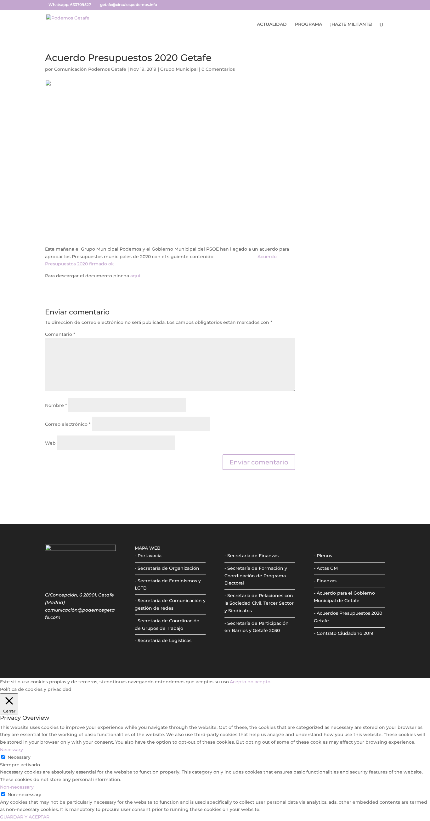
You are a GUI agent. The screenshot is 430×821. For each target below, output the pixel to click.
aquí (135, 276)
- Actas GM (326, 568)
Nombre (56, 405)
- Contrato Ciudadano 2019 (343, 633)
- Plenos (323, 555)
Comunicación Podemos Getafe (90, 69)
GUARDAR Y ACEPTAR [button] (24, 817)
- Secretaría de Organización (167, 568)
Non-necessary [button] (17, 787)
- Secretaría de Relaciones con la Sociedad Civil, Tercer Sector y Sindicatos (259, 603)
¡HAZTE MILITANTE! (351, 24)
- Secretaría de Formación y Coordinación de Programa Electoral (255, 575)
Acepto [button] (238, 682)
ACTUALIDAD (272, 24)
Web (50, 443)
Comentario (60, 334)
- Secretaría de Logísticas (163, 640)
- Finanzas (325, 581)
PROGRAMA (308, 24)
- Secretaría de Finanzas (251, 555)
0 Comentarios (218, 69)
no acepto (258, 682)
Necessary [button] (11, 749)
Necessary (19, 757)
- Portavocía (148, 555)
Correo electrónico (68, 424)
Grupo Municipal (179, 69)
